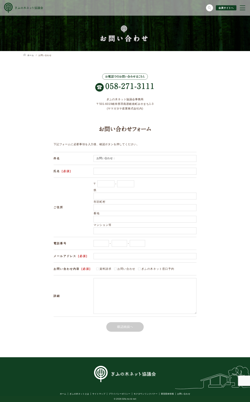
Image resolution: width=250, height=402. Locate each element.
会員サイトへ (226, 7)
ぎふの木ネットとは (79, 394)
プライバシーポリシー (119, 394)
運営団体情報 (167, 394)
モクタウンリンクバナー (146, 394)
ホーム (63, 394)
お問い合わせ (183, 394)
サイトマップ (98, 394)
